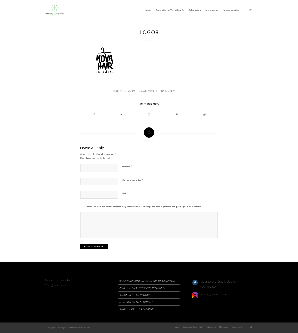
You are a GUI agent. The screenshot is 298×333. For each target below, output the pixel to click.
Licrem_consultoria (213, 294)
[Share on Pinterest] (176, 114)
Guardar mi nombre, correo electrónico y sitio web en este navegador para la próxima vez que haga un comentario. (143, 207)
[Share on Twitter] (121, 114)
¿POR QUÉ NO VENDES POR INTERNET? (141, 287)
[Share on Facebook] (94, 114)
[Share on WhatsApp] (149, 114)
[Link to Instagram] (250, 10)
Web (124, 193)
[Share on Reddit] (204, 114)
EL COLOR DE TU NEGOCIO (134, 295)
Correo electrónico (132, 180)
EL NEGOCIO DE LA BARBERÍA (136, 309)
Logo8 (149, 32)
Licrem (170, 91)
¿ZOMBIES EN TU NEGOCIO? (135, 302)
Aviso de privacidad (58, 280)
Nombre (127, 166)
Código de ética (55, 285)
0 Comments (148, 91)
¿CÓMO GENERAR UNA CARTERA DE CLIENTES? (146, 280)
